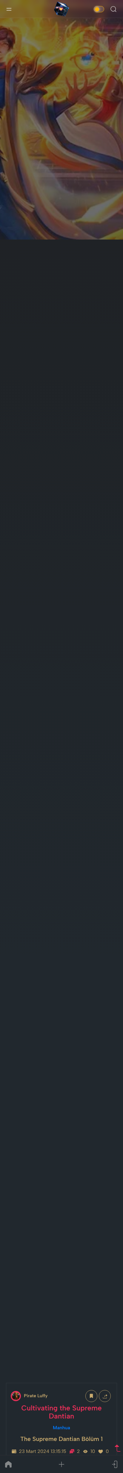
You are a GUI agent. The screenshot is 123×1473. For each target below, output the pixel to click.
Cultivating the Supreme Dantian (61, 1412)
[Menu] (9, 9)
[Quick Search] (113, 8)
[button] (61, 1464)
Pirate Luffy (35, 1395)
